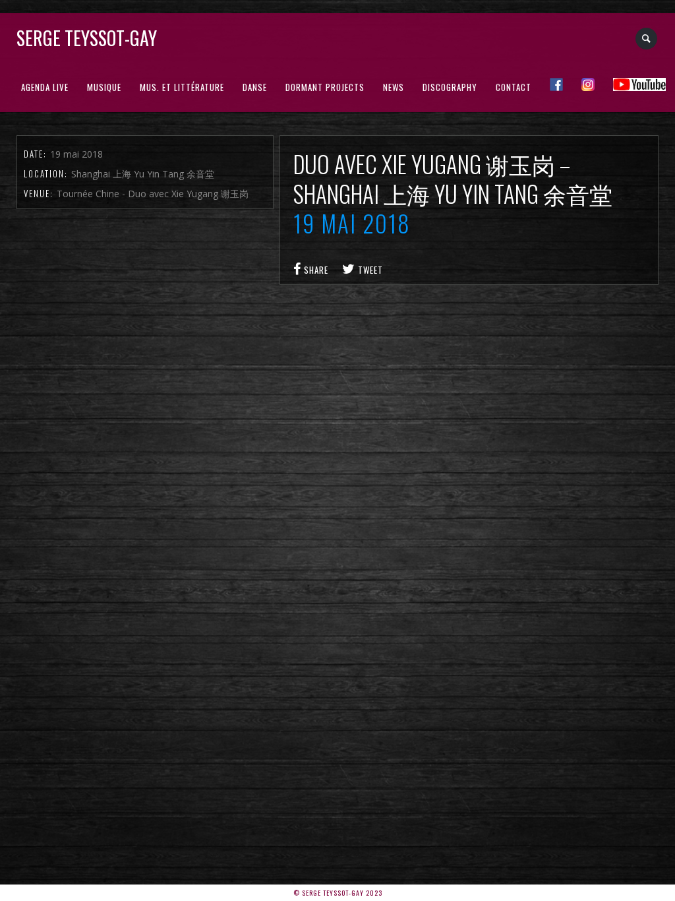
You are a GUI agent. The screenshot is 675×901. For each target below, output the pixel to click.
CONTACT (513, 87)
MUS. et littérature (182, 87)
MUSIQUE (104, 87)
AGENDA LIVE (45, 87)
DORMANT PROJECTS (325, 87)
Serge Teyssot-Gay (86, 37)
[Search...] (647, 38)
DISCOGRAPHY (450, 87)
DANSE (255, 87)
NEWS (393, 87)
